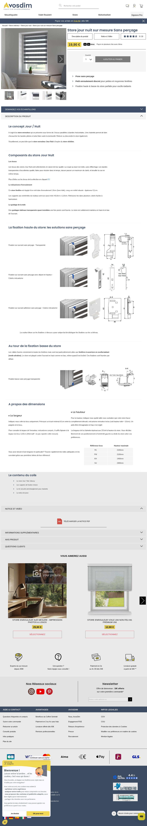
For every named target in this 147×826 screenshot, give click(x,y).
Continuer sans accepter (40, 757)
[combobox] (79, 6)
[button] (5, 822)
